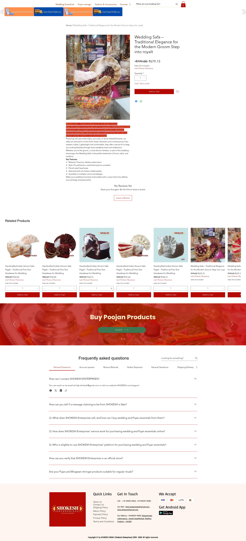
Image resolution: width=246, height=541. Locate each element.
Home (69, 25)
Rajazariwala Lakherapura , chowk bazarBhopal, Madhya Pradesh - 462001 (134, 518)
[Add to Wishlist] (177, 91)
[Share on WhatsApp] (141, 101)
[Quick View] (22, 245)
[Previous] (14, 324)
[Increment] (144, 78)
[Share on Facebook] (136, 101)
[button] (64, 4)
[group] (123, 262)
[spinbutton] (140, 78)
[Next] (232, 324)
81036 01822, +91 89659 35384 (138, 501)
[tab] (62, 367)
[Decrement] (137, 78)
